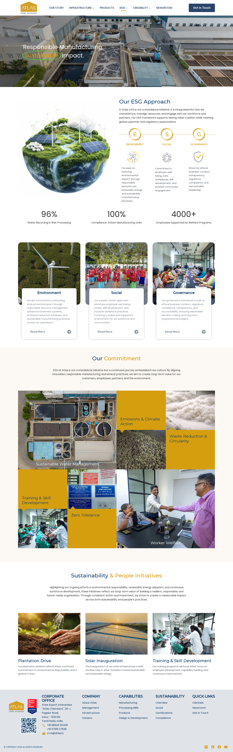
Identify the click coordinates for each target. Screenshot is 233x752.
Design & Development (133, 718)
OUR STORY (56, 8)
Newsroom (199, 708)
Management (90, 708)
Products (124, 713)
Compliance (163, 718)
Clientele (198, 703)
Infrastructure (91, 713)
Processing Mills (128, 708)
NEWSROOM (164, 8)
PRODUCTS (107, 8)
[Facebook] (219, 747)
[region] (116, 51)
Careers (87, 718)
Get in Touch (201, 8)
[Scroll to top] (224, 747)
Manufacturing (128, 703)
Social (159, 708)
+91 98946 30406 (57, 725)
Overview (161, 703)
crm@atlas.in (55, 733)
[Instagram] (206, 747)
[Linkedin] (212, 747)
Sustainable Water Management (67, 464)
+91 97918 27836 (57, 729)
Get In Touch (200, 713)
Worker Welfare (166, 542)
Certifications (164, 713)
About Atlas (89, 703)
